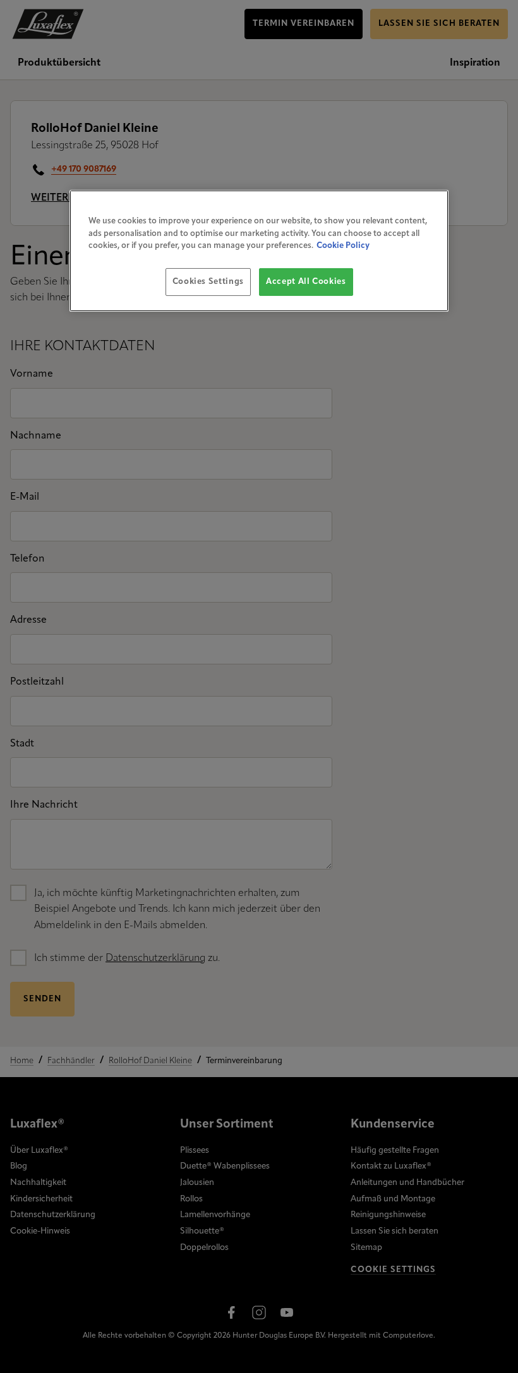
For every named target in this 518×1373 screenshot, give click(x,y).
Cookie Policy (343, 246)
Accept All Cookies (306, 282)
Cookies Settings (208, 282)
